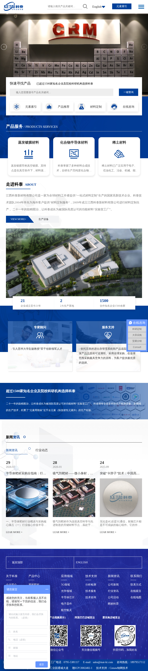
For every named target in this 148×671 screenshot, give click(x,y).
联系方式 (135, 584)
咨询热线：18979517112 (131, 662)
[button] (4, 47)
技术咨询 (90, 597)
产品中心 (34, 576)
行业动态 (41, 450)
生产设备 (44, 219)
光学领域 (66, 591)
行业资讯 (113, 591)
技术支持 (91, 576)
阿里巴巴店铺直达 (85, 617)
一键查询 (129, 92)
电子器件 (66, 603)
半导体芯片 (68, 597)
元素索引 (121, 6)
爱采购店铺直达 (111, 617)
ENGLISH (82, 562)
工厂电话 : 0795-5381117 (64, 662)
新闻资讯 (12, 450)
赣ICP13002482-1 (82, 668)
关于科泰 (12, 576)
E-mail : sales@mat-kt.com (98, 662)
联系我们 (136, 576)
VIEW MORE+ (18, 219)
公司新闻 (113, 584)
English (97, 6)
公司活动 (113, 597)
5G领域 (65, 584)
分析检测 (90, 584)
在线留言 (135, 591)
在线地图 (135, 597)
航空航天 (66, 610)
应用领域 (67, 576)
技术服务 (90, 591)
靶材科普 (113, 603)
